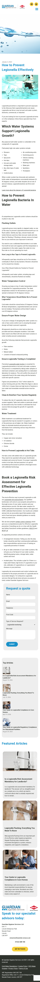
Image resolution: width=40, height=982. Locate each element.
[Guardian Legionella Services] (13, 8)
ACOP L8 (5, 531)
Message (9, 628)
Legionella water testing (17, 364)
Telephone (9, 608)
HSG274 (32, 528)
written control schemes (23, 522)
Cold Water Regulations (9, 966)
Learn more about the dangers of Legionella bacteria (19, 190)
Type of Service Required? (14, 621)
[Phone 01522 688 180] (36, 4)
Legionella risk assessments (13, 500)
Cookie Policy (22, 966)
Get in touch (20, 949)
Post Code (9, 614)
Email (8, 601)
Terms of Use (23, 968)
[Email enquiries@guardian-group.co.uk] (31, 4)
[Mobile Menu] (36, 9)
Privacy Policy (13, 968)
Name (8, 595)
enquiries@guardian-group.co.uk (20, 938)
